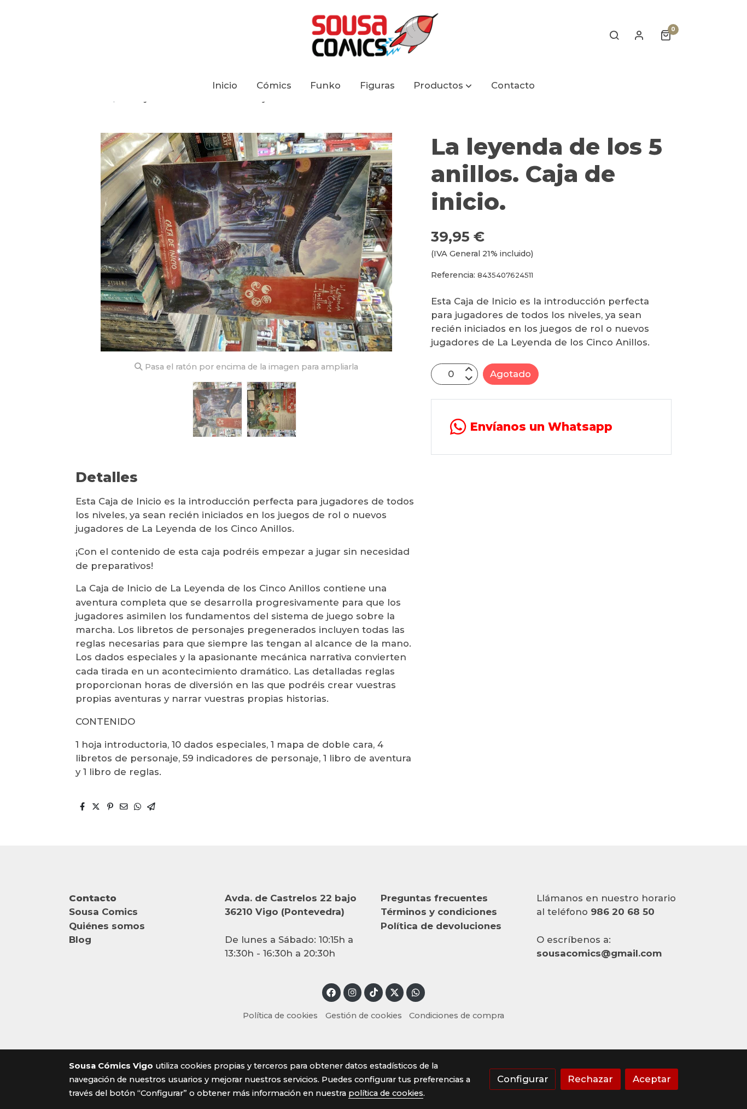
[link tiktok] (373, 991)
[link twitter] (395, 991)
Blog (80, 939)
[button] (443, 86)
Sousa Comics (103, 911)
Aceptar (652, 1078)
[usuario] (639, 35)
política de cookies (385, 1093)
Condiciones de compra (456, 1015)
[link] (373, 35)
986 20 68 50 (623, 911)
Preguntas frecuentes (434, 898)
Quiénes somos (107, 925)
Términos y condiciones (439, 911)
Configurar (522, 1078)
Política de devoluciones (441, 925)
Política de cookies (280, 1015)
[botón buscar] (614, 35)
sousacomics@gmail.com (599, 953)
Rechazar (590, 1078)
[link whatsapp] (415, 991)
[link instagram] (352, 991)
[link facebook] (331, 991)
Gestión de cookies (363, 1015)
